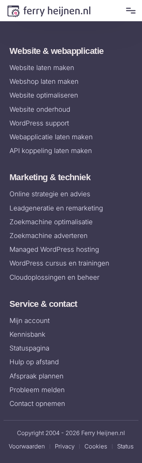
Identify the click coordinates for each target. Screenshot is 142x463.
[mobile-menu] (129, 10)
